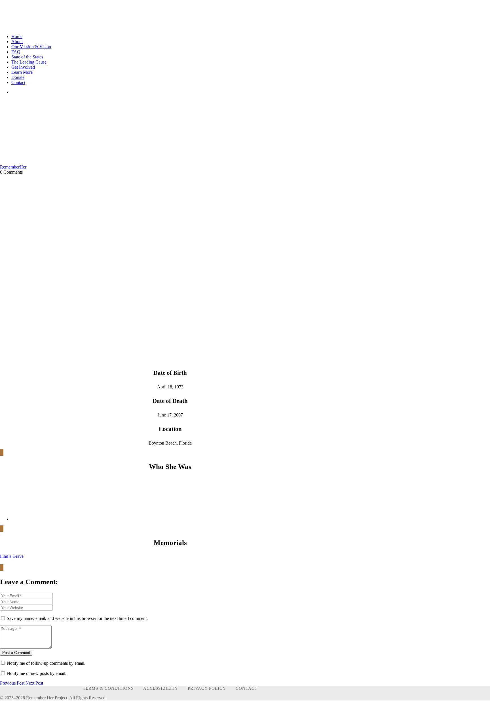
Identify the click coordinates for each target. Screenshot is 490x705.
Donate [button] (17, 77)
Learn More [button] (22, 72)
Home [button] (16, 36)
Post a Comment (16, 653)
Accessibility (160, 688)
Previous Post (13, 683)
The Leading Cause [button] (29, 62)
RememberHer (13, 167)
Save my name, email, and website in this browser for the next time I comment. (77, 618)
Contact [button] (18, 82)
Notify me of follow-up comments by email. (46, 663)
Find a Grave (12, 556)
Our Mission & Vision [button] (31, 46)
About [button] (17, 41)
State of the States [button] (27, 56)
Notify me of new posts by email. (36, 673)
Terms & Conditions (108, 688)
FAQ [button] (15, 51)
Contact (246, 688)
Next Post (34, 683)
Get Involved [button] (23, 67)
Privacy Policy (207, 688)
